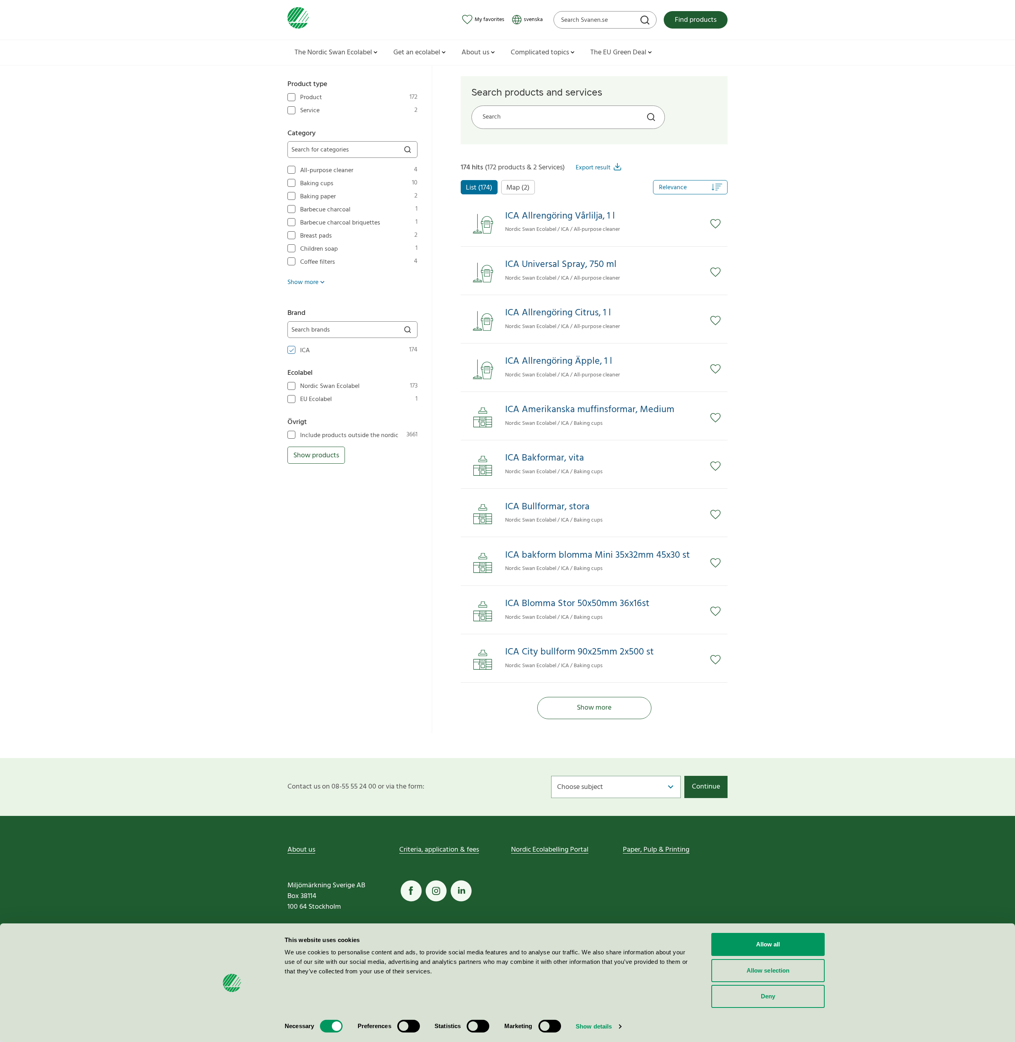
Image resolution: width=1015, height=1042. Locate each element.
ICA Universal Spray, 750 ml (561, 265)
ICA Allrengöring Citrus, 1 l (558, 313)
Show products (316, 455)
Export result (593, 168)
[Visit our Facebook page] (411, 891)
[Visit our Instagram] (436, 891)
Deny (768, 996)
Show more (594, 708)
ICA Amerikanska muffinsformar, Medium (589, 410)
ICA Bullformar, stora (547, 507)
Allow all (768, 944)
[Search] (646, 21)
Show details (594, 1026)
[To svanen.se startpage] (298, 19)
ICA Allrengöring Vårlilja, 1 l (560, 216)
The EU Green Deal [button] (618, 52)
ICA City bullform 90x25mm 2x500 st (579, 652)
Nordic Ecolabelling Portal (549, 850)
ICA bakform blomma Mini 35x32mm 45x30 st (597, 555)
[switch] (408, 1026)
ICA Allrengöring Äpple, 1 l (558, 361)
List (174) (479, 188)
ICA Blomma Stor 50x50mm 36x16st (577, 604)
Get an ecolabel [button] (416, 52)
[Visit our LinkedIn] (461, 891)
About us (301, 850)
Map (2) (518, 188)
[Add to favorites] (719, 223)
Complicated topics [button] (540, 52)
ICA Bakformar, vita (544, 458)
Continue (706, 787)
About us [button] (475, 52)
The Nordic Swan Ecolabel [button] (333, 52)
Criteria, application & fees (439, 850)
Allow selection (768, 970)
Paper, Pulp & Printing (656, 850)
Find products (695, 20)
